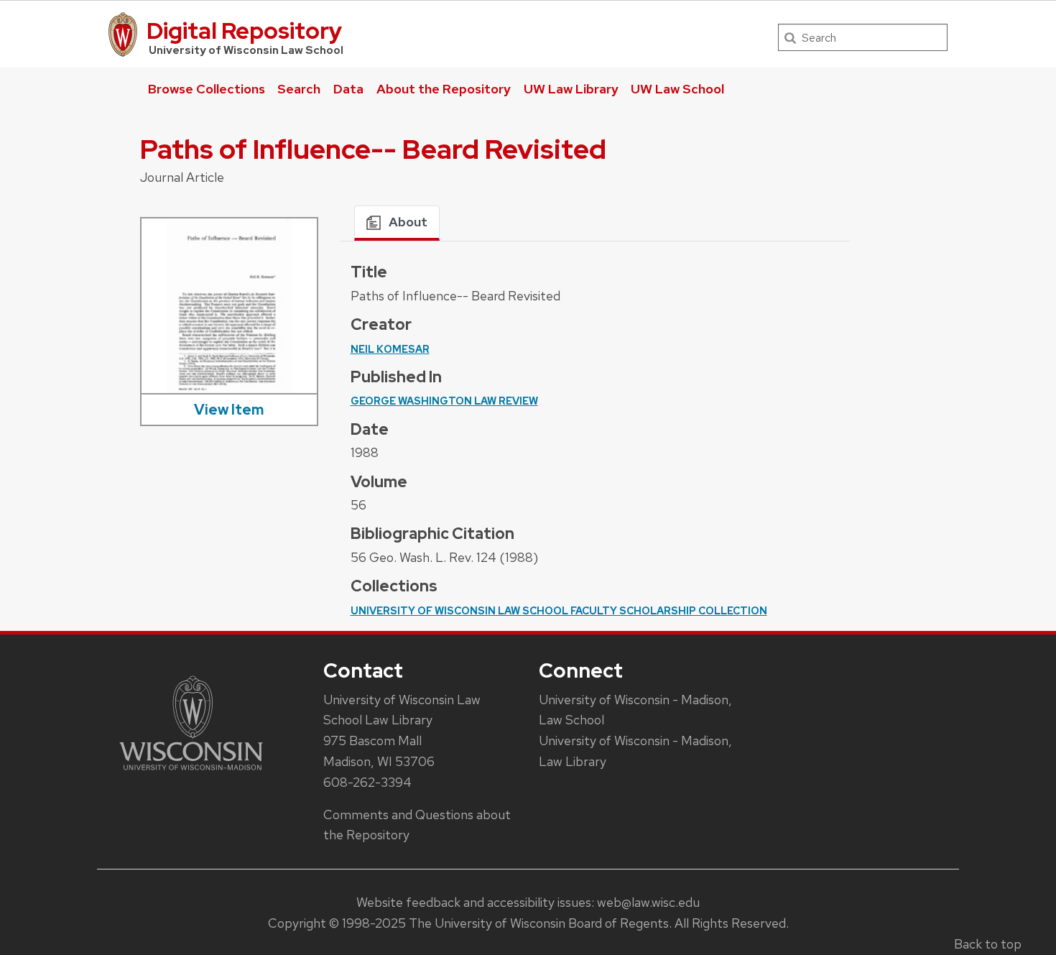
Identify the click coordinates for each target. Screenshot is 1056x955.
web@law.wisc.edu (648, 902)
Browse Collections (206, 88)
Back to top (988, 944)
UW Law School (677, 88)
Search (298, 88)
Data (348, 88)
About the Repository (443, 88)
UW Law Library (571, 88)
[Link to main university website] (191, 772)
